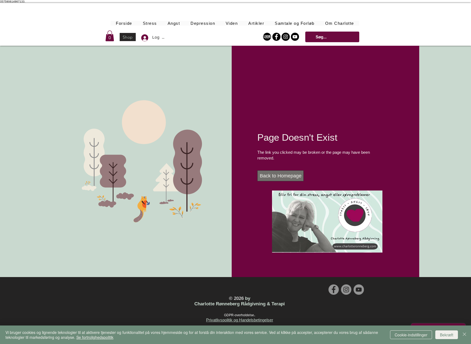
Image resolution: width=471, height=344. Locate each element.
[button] (109, 35)
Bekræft (446, 334)
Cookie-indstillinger (411, 334)
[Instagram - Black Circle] (286, 37)
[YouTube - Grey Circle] (359, 289)
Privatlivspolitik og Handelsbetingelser (239, 320)
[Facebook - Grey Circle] (333, 289)
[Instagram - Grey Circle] (346, 289)
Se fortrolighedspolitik (94, 337)
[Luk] (464, 335)
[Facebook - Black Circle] (276, 37)
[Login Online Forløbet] (267, 37)
